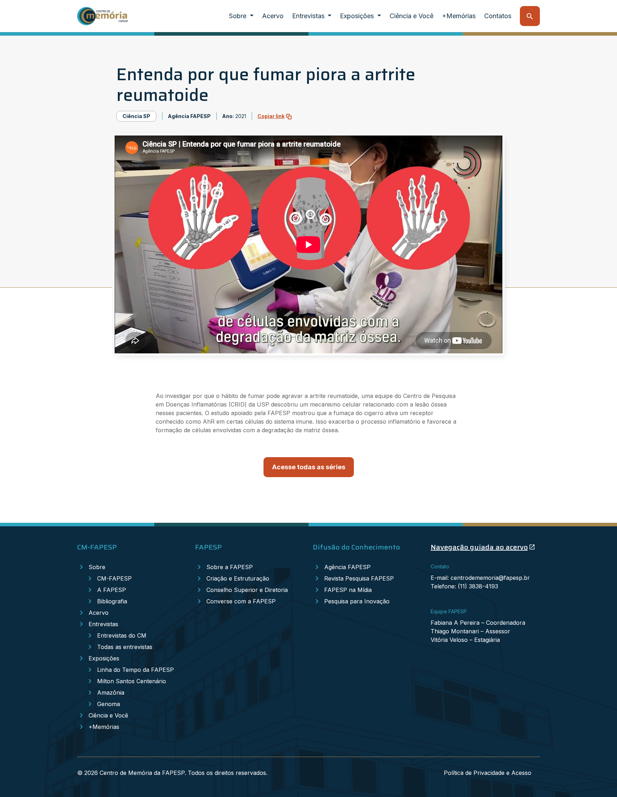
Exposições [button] (358, 16)
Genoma (108, 703)
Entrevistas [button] (309, 16)
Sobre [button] (238, 16)
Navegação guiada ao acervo (479, 547)
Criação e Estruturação (237, 578)
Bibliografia (112, 601)
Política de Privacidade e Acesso (487, 772)
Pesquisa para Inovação (357, 601)
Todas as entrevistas (124, 646)
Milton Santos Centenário (131, 681)
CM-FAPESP (114, 578)
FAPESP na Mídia (348, 589)
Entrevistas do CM (121, 635)
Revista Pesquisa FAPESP (359, 578)
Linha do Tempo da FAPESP (135, 669)
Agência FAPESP (347, 567)
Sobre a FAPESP (229, 567)
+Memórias (459, 16)
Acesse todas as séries (308, 467)
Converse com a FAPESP (241, 601)
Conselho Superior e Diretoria (247, 589)
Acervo (273, 16)
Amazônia (110, 692)
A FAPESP (111, 589)
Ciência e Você (411, 16)
